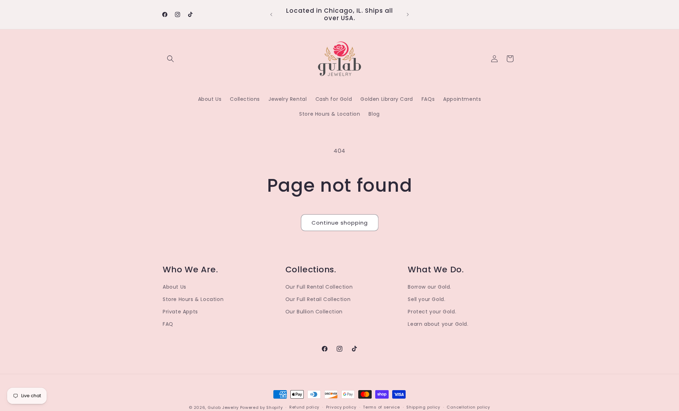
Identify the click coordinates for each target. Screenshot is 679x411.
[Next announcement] (408, 14)
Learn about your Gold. (438, 324)
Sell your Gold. (426, 299)
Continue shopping (340, 222)
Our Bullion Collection (314, 311)
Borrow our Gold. (429, 286)
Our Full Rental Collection (319, 286)
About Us (174, 286)
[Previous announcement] (271, 14)
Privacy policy (341, 407)
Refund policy (304, 407)
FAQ (168, 324)
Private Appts (180, 311)
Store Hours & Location (193, 299)
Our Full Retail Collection (318, 299)
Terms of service (381, 407)
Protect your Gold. (432, 311)
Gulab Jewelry (223, 407)
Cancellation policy (468, 407)
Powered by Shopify (261, 407)
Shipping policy (423, 407)
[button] (170, 58)
